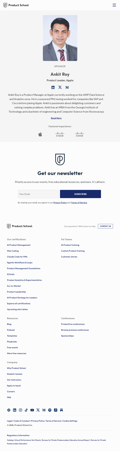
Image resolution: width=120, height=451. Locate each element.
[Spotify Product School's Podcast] (50, 410)
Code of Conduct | (22, 421)
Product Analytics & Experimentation (24, 280)
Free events (12, 347)
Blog (9, 324)
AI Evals (10, 274)
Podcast (11, 330)
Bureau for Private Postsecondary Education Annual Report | (66, 440)
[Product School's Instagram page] (20, 410)
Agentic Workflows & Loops (19, 262)
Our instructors (14, 379)
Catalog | (11, 440)
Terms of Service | (54, 421)
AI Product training (70, 245)
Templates (12, 335)
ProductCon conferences (73, 324)
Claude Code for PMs (17, 256)
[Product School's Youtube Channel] (32, 410)
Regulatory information (18, 435)
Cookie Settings (69, 421)
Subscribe (80, 194)
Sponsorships (67, 335)
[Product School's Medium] (44, 410)
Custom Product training (73, 251)
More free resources (16, 353)
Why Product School (16, 368)
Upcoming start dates (17, 309)
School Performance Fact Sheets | (28, 440)
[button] (56, 118)
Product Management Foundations (23, 268)
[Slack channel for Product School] (9, 410)
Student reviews (14, 374)
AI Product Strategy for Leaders (22, 297)
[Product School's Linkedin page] (14, 410)
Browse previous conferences (75, 330)
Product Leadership (16, 291)
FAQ (9, 397)
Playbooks (12, 341)
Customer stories (69, 256)
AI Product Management (18, 245)
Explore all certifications (18, 303)
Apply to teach (14, 385)
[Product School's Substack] (61, 410)
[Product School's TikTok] (26, 410)
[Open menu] (114, 5)
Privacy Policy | (38, 421)
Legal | (10, 421)
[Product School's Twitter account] (38, 410)
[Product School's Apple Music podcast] (55, 410)
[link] (60, 202)
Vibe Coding (13, 251)
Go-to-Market (14, 286)
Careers (11, 391)
